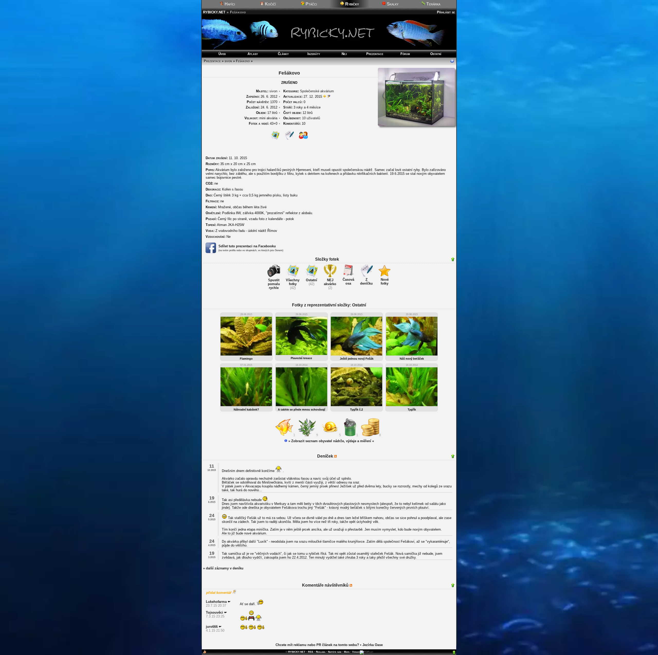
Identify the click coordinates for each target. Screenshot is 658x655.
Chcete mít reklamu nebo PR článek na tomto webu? (317, 645)
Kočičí (270, 4)
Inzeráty (313, 54)
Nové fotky (385, 281)
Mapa (347, 651)
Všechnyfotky (292, 282)
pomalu (274, 284)
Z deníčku (366, 281)
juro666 (212, 627)
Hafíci (229, 4)
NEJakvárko (330, 282)
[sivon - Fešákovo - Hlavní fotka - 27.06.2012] (416, 125)
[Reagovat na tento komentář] (229, 602)
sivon (228, 61)
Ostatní (435, 54)
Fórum (405, 54)
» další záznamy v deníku (223, 568)
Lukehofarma (216, 602)
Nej (344, 54)
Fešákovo (243, 61)
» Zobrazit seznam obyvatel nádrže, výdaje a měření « (330, 441)
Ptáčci (311, 4)
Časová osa (348, 281)
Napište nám (334, 651)
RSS (310, 651)
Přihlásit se (446, 12)
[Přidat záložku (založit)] (205, 652)
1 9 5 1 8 (338, 435)
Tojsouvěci (214, 612)
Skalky (392, 4)
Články (283, 54)
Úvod (222, 54)
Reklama (320, 651)
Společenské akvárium (317, 91)
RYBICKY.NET (214, 12)
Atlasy (253, 54)
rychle (274, 288)
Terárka (432, 4)
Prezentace (374, 54)
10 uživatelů (311, 118)
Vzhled (356, 651)
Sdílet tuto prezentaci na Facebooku (247, 246)
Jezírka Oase (372, 645)
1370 (262, 102)
